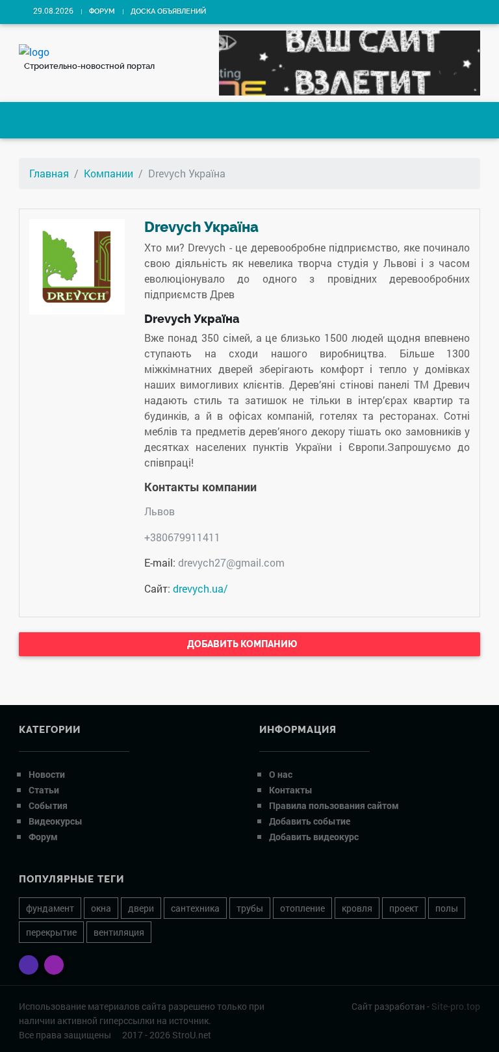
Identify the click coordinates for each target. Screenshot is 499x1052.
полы (446, 908)
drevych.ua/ (200, 588)
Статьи (44, 790)
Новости (47, 774)
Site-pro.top (455, 1006)
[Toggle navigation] (39, 120)
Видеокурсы (56, 821)
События (48, 805)
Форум (102, 11)
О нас (280, 774)
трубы (250, 908)
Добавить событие (309, 821)
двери (141, 908)
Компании (108, 173)
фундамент (50, 908)
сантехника (195, 908)
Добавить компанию (243, 644)
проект (403, 908)
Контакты (291, 790)
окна (101, 908)
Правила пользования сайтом (334, 805)
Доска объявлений (168, 11)
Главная (49, 173)
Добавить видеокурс (314, 836)
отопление (302, 908)
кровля (357, 908)
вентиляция (119, 932)
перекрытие (51, 932)
